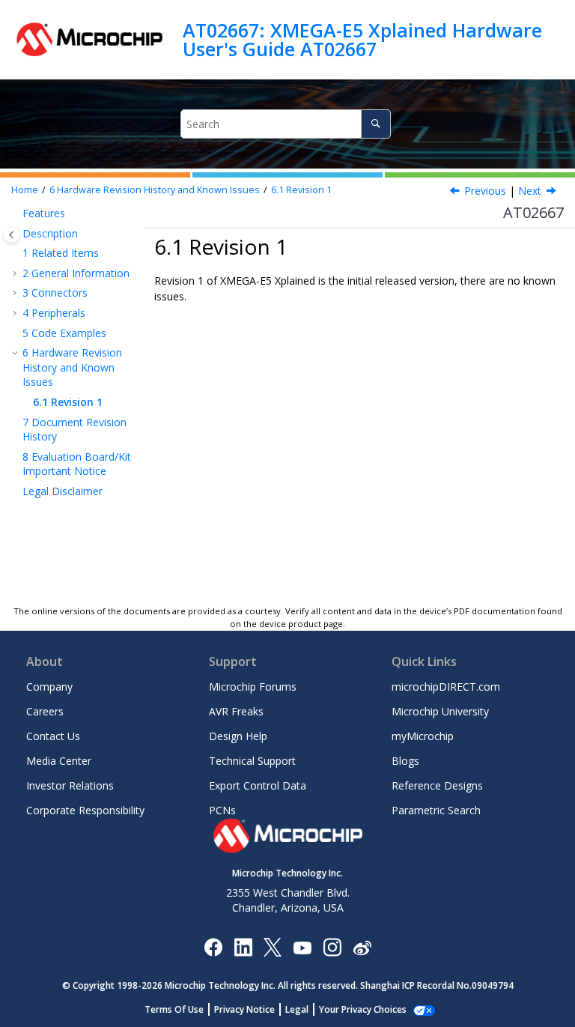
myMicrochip (423, 736)
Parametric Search (436, 810)
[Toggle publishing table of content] (11, 235)
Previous (485, 191)
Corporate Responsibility (85, 810)
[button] (16, 213)
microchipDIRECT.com (446, 686)
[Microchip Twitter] (273, 946)
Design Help (238, 736)
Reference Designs (437, 785)
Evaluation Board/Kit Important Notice (76, 464)
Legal (296, 1009)
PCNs (222, 810)
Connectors (55, 292)
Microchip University (440, 711)
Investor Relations (70, 785)
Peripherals (53, 313)
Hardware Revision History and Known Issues (154, 190)
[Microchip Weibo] (362, 946)
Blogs (405, 761)
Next (529, 191)
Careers (45, 711)
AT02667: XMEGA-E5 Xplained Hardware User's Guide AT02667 (362, 39)
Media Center (58, 761)
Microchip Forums (252, 686)
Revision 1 (301, 190)
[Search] (375, 124)
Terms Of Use (174, 1009)
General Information (76, 273)
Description (50, 233)
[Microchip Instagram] (332, 946)
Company (49, 686)
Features (43, 213)
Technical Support (252, 761)
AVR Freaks (236, 711)
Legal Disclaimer (62, 491)
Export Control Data (257, 785)
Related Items (60, 253)
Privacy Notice (244, 1009)
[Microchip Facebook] (213, 946)
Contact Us (53, 736)
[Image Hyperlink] (302, 946)
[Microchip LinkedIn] (243, 946)
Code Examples (64, 333)
